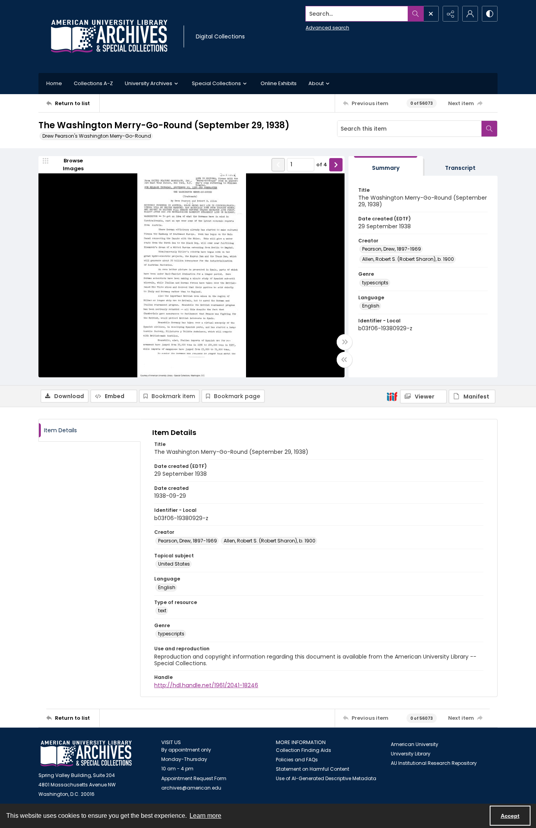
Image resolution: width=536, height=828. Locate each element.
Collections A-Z (93, 83)
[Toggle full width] (344, 342)
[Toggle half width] (344, 360)
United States (174, 563)
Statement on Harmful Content (312, 769)
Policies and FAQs (297, 759)
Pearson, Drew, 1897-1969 (391, 249)
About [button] (316, 83)
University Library (410, 753)
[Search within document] (489, 128)
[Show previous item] (278, 164)
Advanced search (327, 27)
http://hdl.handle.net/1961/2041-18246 (206, 685)
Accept (510, 816)
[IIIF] (392, 396)
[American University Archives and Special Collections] (86, 753)
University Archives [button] (148, 83)
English (370, 305)
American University (414, 744)
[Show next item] (336, 164)
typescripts (375, 282)
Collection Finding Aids (303, 750)
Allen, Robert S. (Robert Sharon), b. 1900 (408, 259)
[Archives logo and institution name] (109, 36)
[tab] (385, 166)
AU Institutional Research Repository (434, 763)
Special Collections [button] (216, 83)
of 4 (321, 164)
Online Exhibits (279, 83)
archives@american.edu (191, 787)
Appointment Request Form (193, 778)
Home (54, 83)
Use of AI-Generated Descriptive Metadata (326, 778)
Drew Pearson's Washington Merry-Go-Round (96, 136)
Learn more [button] (205, 815)
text (162, 610)
